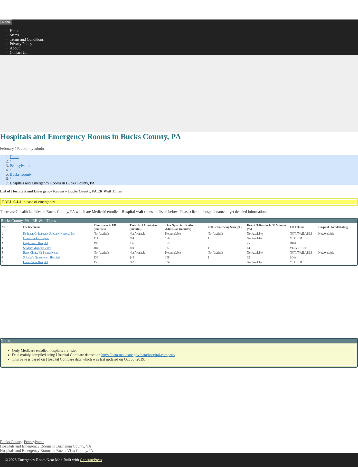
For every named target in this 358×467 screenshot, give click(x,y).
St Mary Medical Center (37, 248)
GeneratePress (91, 460)
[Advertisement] (179, 93)
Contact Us (18, 52)
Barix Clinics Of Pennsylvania (40, 252)
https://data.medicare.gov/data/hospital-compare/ (138, 355)
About (14, 48)
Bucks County (21, 174)
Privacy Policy (21, 44)
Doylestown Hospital (35, 243)
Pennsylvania (20, 165)
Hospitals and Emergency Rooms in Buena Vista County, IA (46, 450)
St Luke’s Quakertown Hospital (41, 257)
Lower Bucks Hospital (36, 238)
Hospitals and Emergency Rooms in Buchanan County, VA (45, 446)
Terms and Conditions (27, 39)
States (14, 35)
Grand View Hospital (35, 262)
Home (14, 31)
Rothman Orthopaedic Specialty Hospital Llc (49, 233)
